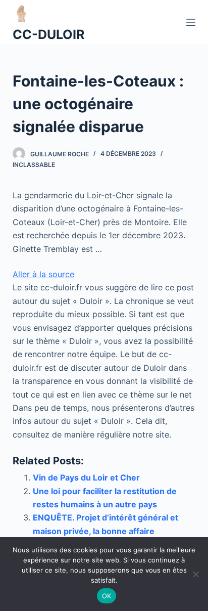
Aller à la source (43, 274)
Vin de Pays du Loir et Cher (86, 477)
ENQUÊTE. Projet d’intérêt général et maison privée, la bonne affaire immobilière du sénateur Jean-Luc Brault (114, 530)
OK (107, 596)
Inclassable (34, 164)
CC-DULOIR (48, 34)
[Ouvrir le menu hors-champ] (190, 22)
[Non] (195, 574)
